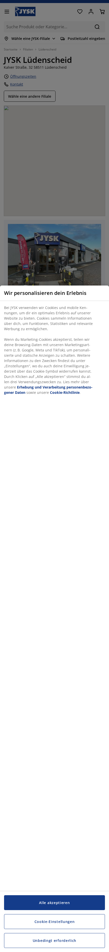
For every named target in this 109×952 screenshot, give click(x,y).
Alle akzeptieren (54, 902)
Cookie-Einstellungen (54, 921)
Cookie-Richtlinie (65, 392)
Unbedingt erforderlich (54, 940)
